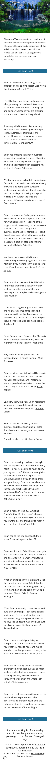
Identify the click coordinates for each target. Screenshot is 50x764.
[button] (3, 3)
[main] (25, 49)
